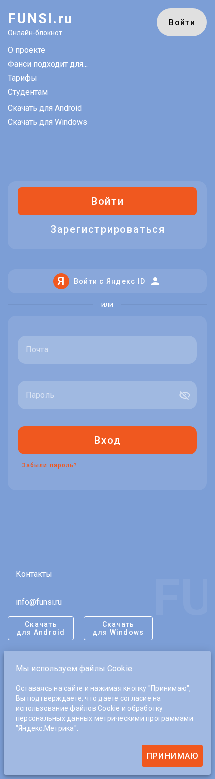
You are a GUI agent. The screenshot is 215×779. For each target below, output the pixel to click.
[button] (185, 395)
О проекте (27, 50)
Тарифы (23, 78)
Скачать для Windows (48, 122)
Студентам (28, 92)
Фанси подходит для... (48, 64)
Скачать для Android (45, 108)
